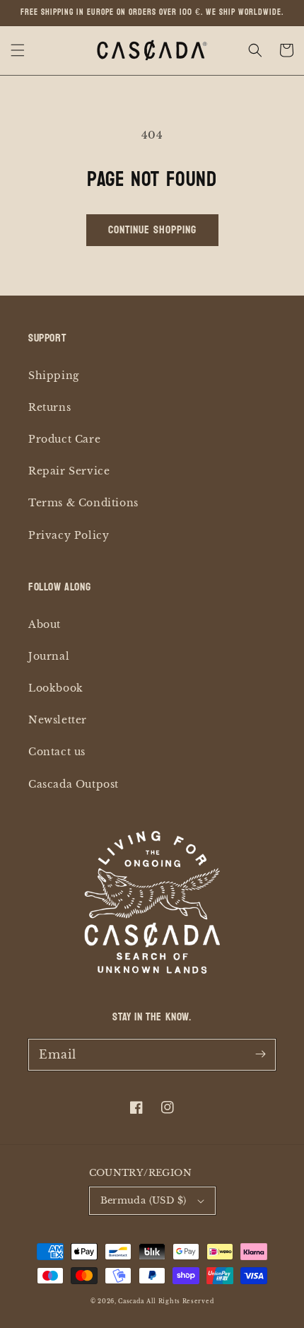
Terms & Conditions (83, 502)
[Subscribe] (260, 1054)
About (44, 624)
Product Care (64, 439)
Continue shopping (152, 229)
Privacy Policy (68, 535)
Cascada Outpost (73, 784)
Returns (49, 407)
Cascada (131, 1301)
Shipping (53, 375)
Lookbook (55, 688)
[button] (17, 50)
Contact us (57, 751)
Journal (48, 656)
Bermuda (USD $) (143, 1200)
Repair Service (69, 471)
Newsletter (57, 719)
